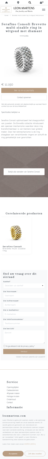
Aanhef (7, 282)
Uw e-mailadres (11, 310)
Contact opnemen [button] (24, 97)
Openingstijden (13, 387)
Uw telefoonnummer (13, 319)
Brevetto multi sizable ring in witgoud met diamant (28, 15)
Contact (10, 402)
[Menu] (43, 9)
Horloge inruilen (13, 396)
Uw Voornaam (10, 291)
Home (6, 15)
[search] (30, 2)
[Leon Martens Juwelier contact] (6, 2)
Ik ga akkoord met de (20, 346)
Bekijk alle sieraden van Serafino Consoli (24, 172)
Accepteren (13, 454)
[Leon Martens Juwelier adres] (18, 2)
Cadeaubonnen (13, 390)
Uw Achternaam (11, 301)
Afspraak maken (13, 393)
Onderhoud (11, 399)
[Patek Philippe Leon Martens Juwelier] (6, 9)
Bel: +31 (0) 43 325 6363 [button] (24, 90)
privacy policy (28, 346)
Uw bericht (9, 329)
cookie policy (30, 444)
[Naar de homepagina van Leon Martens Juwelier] (24, 9)
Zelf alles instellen (35, 454)
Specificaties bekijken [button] (9, 112)
